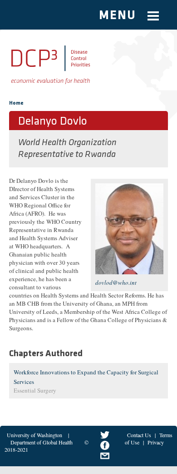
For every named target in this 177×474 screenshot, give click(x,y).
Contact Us (139, 435)
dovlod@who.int (116, 282)
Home (16, 103)
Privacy (156, 442)
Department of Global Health (41, 442)
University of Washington (34, 435)
